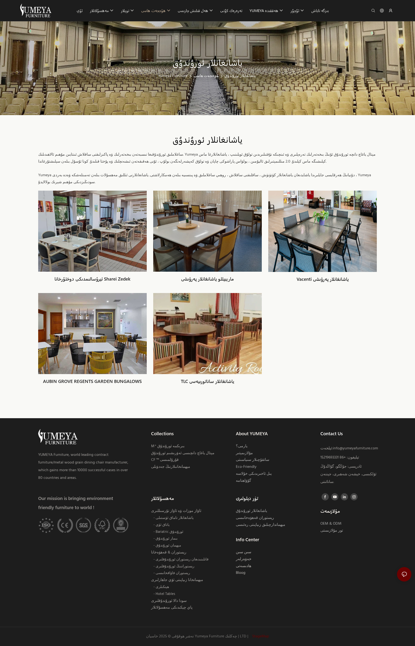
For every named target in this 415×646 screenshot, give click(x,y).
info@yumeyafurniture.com (355, 448)
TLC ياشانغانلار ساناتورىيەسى (207, 381)
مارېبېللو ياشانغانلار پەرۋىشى (207, 279)
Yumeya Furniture (172, 76)
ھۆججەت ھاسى (206, 76)
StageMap (260, 636)
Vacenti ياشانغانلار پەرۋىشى (323, 279)
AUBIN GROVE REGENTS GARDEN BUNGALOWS (92, 381)
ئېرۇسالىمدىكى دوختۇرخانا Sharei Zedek (92, 279)
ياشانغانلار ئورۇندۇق (240, 76)
